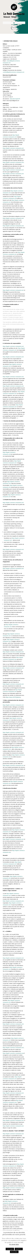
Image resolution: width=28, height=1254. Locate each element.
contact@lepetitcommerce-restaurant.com (13, 72)
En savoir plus (14, 1244)
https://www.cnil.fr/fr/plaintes (13, 697)
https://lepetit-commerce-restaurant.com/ (13, 148)
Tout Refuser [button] (19, 1249)
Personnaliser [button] (14, 1252)
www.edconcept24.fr (15, 98)
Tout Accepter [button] (10, 1249)
